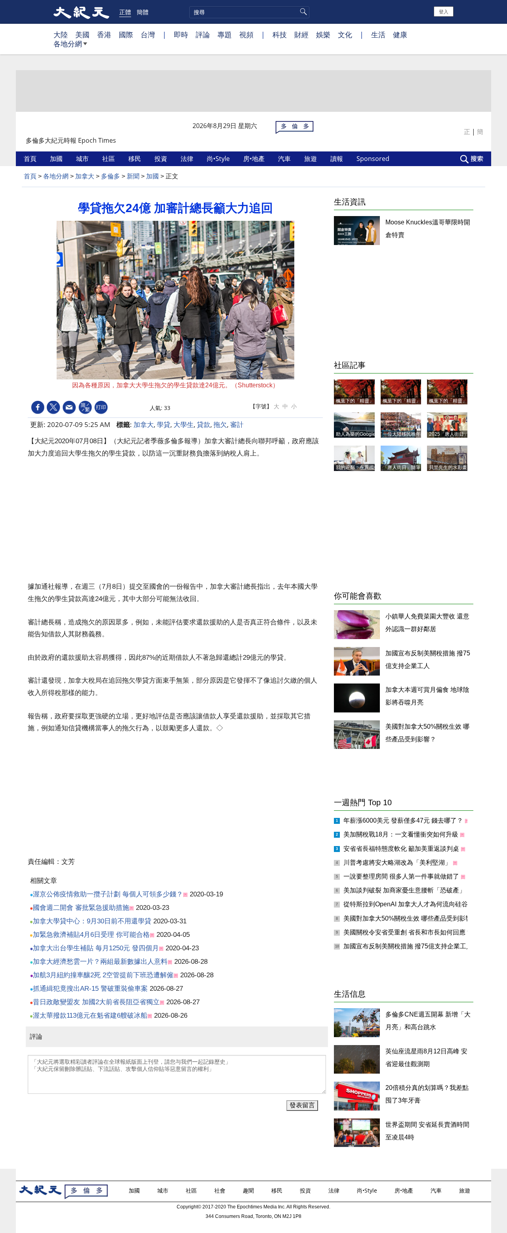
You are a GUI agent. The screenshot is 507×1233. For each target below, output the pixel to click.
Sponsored (373, 158)
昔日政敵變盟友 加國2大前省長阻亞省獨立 (96, 1002)
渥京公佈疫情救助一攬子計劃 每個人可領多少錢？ (108, 894)
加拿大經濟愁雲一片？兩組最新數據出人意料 (100, 961)
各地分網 (67, 43)
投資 (161, 158)
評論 (203, 34)
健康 (400, 34)
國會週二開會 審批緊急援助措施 (81, 907)
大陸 (60, 34)
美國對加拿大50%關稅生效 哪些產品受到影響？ (411, 918)
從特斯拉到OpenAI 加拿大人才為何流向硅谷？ (409, 904)
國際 (126, 34)
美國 (82, 34)
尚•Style (219, 158)
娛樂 (323, 34)
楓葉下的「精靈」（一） (455, 401)
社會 (220, 1190)
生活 (378, 34)
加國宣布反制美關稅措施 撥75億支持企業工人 (408, 946)
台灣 (148, 34)
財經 (301, 34)
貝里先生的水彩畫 (448, 467)
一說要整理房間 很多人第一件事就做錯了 (402, 876)
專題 (224, 34)
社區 (109, 158)
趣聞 (249, 1190)
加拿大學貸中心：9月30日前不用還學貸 (92, 921)
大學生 (183, 424)
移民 (135, 158)
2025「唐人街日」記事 (453, 434)
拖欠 (220, 424)
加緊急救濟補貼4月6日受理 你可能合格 (91, 934)
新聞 (133, 176)
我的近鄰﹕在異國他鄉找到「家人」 (374, 467)
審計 (237, 424)
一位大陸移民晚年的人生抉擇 (413, 434)
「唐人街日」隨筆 (402, 467)
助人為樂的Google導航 (360, 434)
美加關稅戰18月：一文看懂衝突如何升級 (401, 834)
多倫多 (110, 176)
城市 (83, 158)
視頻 (246, 34)
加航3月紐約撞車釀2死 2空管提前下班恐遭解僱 (103, 975)
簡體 (143, 12)
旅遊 (311, 158)
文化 (345, 34)
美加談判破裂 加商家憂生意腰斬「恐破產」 (405, 890)
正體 (125, 12)
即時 (181, 34)
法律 (188, 158)
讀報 (337, 158)
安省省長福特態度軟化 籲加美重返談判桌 (402, 848)
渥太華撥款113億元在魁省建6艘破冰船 (90, 1015)
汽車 (285, 158)
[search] (249, 12)
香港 (104, 34)
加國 (57, 158)
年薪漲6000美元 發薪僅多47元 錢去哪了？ (404, 820)
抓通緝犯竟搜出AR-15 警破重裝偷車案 (90, 988)
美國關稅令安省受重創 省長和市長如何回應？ (408, 932)
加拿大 (84, 176)
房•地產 (254, 158)
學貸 (163, 424)
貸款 (203, 424)
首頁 (31, 158)
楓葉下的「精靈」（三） (362, 401)
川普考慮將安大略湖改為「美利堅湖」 (398, 862)
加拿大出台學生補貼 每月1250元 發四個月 (96, 948)
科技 (280, 34)
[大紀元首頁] (81, 12)
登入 (443, 11)
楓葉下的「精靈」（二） (409, 401)
